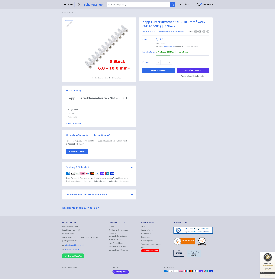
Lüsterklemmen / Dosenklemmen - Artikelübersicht (163, 32)
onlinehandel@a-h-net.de (74, 245)
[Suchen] (172, 4)
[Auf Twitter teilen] (203, 31)
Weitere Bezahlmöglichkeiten (193, 76)
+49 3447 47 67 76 (72, 249)
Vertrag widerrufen (150, 250)
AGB (143, 227)
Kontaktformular (116, 239)
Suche (111, 227)
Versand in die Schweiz (118, 246)
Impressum (145, 237)
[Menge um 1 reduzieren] (158, 62)
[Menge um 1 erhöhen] (169, 62)
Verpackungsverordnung (151, 244)
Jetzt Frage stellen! (77, 151)
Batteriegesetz (147, 240)
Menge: (145, 62)
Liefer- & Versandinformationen (118, 234)
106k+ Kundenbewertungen (267, 273)
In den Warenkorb (158, 70)
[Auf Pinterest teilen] (199, 31)
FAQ (142, 247)
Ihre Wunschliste (116, 243)
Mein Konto (185, 4)
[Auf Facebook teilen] (195, 31)
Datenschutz (146, 233)
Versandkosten (169, 47)
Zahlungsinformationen (118, 230)
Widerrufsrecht (147, 230)
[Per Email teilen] (207, 31)
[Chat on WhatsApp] (73, 254)
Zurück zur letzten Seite (69, 12)
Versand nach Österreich (119, 250)
